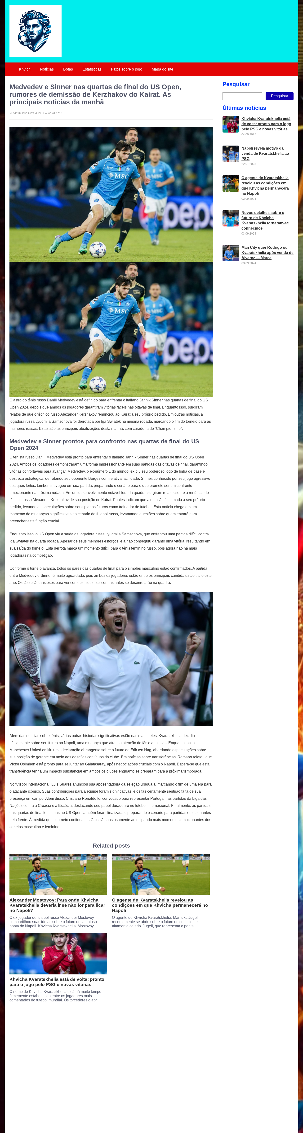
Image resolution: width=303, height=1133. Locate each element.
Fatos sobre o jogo (126, 69)
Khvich (25, 69)
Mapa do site (162, 69)
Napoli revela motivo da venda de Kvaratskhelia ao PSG (265, 153)
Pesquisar (236, 84)
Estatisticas (92, 69)
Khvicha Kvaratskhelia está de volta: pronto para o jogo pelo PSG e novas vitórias (56, 982)
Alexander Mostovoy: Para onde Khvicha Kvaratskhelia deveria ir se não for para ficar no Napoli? (57, 905)
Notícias (47, 69)
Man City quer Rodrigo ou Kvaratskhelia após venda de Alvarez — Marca (267, 252)
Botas (68, 69)
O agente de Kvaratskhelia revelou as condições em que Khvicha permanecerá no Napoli (160, 905)
